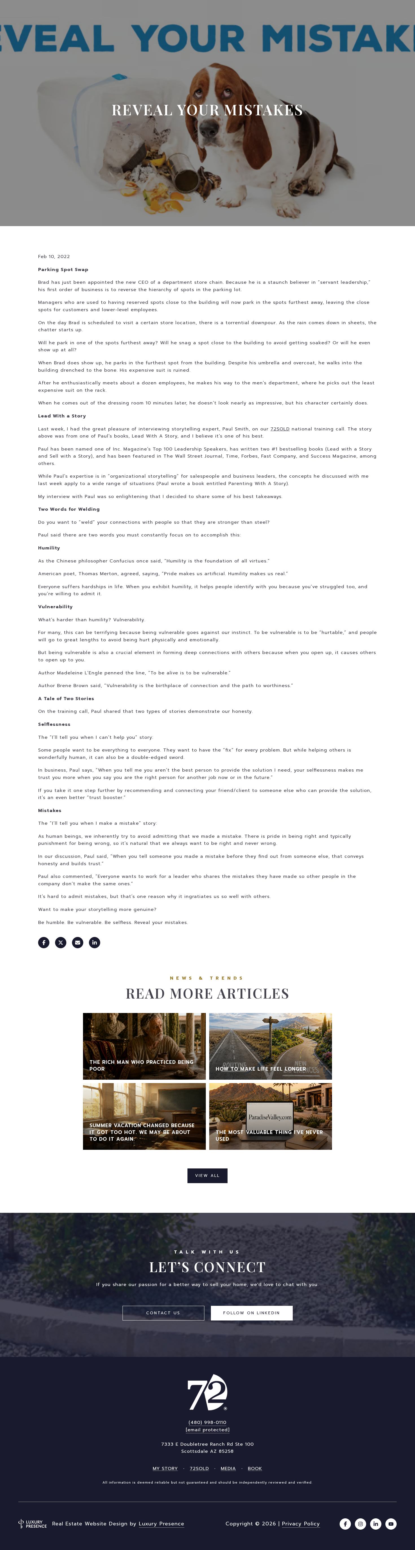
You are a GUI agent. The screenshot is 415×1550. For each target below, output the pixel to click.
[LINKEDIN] (375, 1524)
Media (228, 1468)
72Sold (199, 1468)
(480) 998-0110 (207, 1422)
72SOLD (280, 429)
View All (207, 1176)
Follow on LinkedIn (251, 1313)
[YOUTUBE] (391, 1524)
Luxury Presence (161, 1524)
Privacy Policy (301, 1524)
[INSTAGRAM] (360, 1524)
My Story (165, 1468)
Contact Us (163, 1313)
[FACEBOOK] (345, 1524)
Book (255, 1468)
